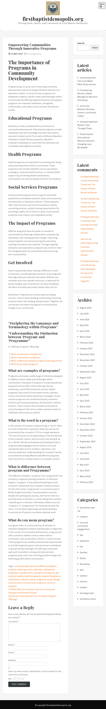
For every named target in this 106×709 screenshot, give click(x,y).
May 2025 (84, 395)
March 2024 (85, 476)
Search (80, 43)
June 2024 (84, 458)
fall (81, 546)
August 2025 (85, 377)
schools (83, 581)
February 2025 (86, 412)
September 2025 (87, 371)
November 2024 (87, 429)
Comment (13, 621)
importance (13, 579)
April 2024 (84, 470)
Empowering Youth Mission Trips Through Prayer (87, 125)
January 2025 (86, 418)
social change (53, 579)
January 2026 (86, 348)
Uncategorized (34, 53)
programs (41, 579)
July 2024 (84, 453)
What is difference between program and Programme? (36, 360)
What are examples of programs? (26, 354)
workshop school (88, 598)
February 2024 (86, 482)
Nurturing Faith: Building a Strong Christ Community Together (88, 273)
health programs (32, 576)
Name (11, 644)
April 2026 (84, 331)
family (83, 558)
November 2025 (87, 360)
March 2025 (85, 406)
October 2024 (86, 435)
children (84, 516)
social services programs (34, 582)
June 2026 (84, 319)
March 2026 (85, 336)
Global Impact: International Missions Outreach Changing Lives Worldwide (86, 141)
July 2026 (84, 313)
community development (26, 566)
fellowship (85, 564)
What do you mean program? (24, 364)
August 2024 (85, 447)
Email (11, 652)
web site (84, 239)
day (81, 535)
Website (12, 660)
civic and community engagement (83, 526)
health (20, 576)
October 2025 (86, 365)
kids (82, 569)
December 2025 (87, 354)
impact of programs (50, 576)
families (83, 552)
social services (15, 582)
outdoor (84, 575)
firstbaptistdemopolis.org (53, 18)
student (83, 587)
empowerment (26, 572)
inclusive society (27, 579)
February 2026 (86, 342)
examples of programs (44, 572)
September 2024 (87, 441)
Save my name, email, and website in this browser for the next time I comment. (34, 673)
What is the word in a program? (25, 357)
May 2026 (84, 325)
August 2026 (85, 307)
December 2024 (87, 424)
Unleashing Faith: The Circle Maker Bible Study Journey (86, 81)
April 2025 (84, 400)
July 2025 (84, 383)
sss (82, 198)
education (38, 569)
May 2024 (84, 464)
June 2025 (84, 389)
